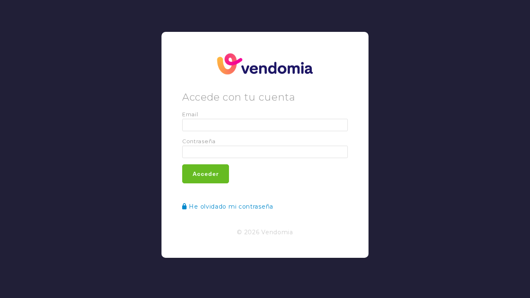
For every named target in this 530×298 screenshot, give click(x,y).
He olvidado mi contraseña (227, 206)
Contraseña (199, 141)
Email (190, 114)
